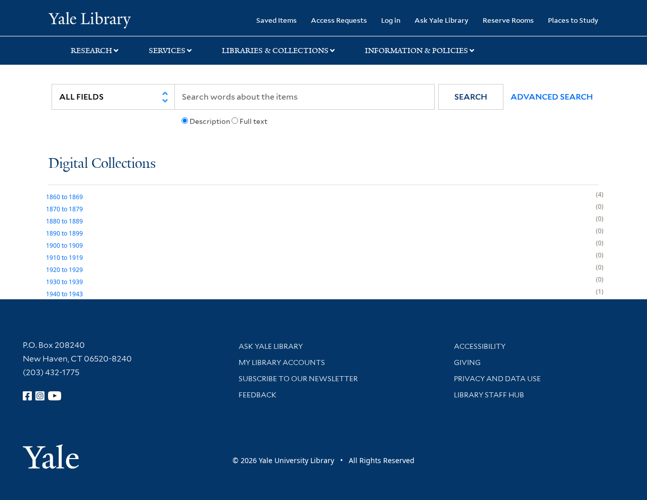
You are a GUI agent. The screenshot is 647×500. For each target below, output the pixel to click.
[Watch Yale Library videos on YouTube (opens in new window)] (54, 395)
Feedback (257, 395)
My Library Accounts (282, 362)
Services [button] (167, 51)
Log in (390, 20)
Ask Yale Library (441, 20)
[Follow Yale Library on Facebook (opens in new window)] (27, 395)
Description (210, 121)
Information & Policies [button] (416, 51)
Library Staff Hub (489, 395)
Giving (467, 362)
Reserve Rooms (508, 20)
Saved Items (276, 20)
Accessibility (479, 346)
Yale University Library (90, 19)
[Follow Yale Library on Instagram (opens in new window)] (39, 395)
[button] (470, 97)
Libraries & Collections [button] (275, 51)
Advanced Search (552, 97)
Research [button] (91, 51)
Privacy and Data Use (497, 379)
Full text (253, 121)
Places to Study (573, 20)
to (64, 197)
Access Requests (339, 20)
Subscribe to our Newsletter (298, 379)
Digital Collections (102, 164)
